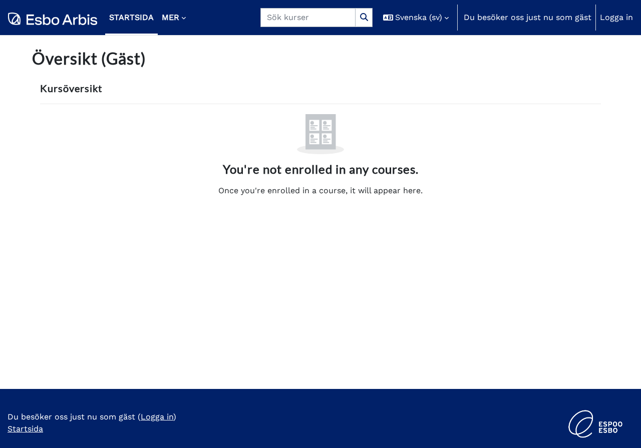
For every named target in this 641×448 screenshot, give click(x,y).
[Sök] (364, 17)
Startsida (25, 428)
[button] (416, 17)
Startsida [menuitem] (131, 17)
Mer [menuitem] (170, 17)
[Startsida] (52, 17)
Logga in (616, 17)
